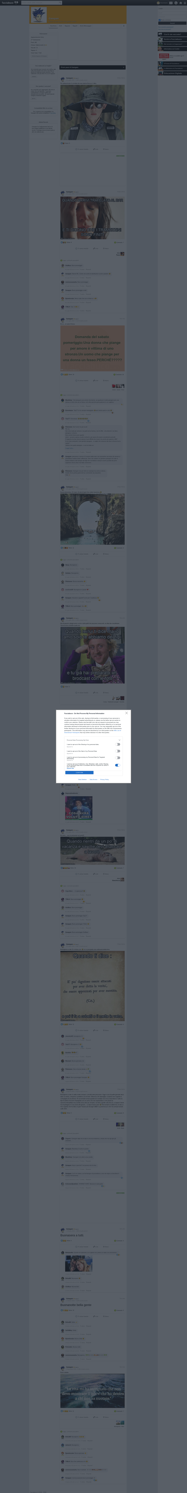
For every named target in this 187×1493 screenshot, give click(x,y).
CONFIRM (79, 772)
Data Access (93, 779)
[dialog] (93, 746)
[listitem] (93, 740)
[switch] (117, 744)
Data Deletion (82, 779)
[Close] (127, 713)
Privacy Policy (104, 779)
